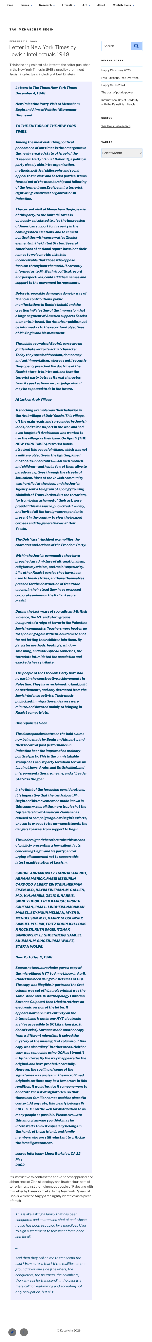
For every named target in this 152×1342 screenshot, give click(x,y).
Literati (67, 5)
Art (84, 5)
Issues (25, 5)
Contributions (122, 5)
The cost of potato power (117, 92)
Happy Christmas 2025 (116, 70)
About (101, 5)
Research (45, 5)
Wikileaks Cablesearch (115, 126)
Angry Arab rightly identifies (55, 1196)
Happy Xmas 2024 (113, 85)
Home (9, 5)
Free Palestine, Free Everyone (120, 77)
